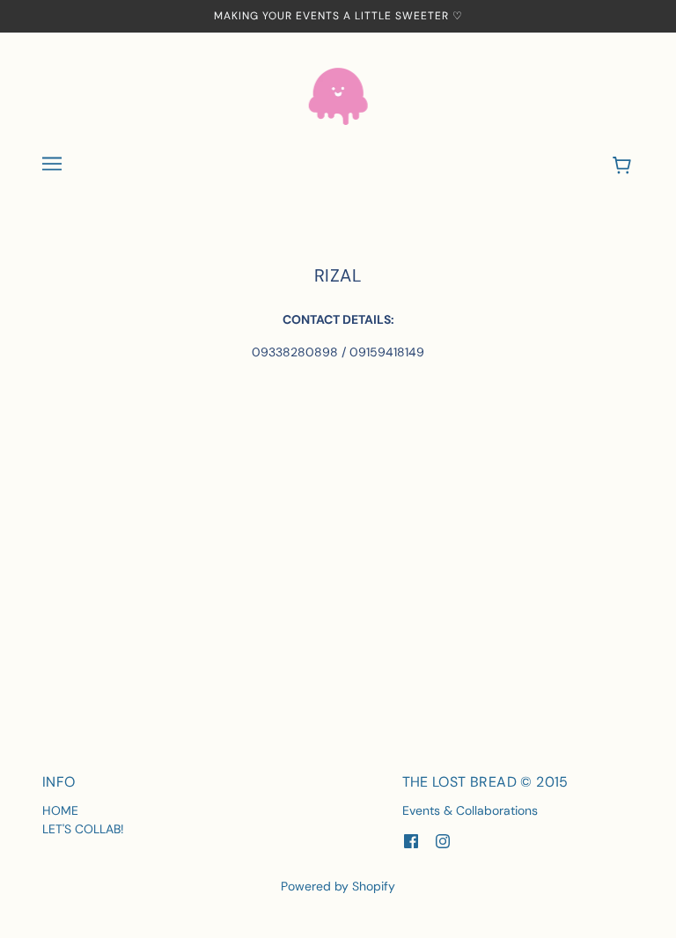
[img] (411, 840)
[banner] (338, 95)
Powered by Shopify (338, 886)
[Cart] (624, 166)
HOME (60, 810)
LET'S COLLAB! (83, 829)
